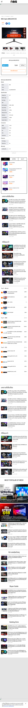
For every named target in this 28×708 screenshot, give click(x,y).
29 (23, 53)
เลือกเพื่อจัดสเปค (14, 71)
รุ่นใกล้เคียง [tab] (14, 159)
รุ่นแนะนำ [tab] (22, 159)
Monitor (8, 53)
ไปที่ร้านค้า (23, 65)
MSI (21, 53)
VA (25, 53)
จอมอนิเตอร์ (13, 53)
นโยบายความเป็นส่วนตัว (9, 706)
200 (14, 55)
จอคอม (17, 53)
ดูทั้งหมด (25, 288)
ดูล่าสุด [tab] (5, 159)
